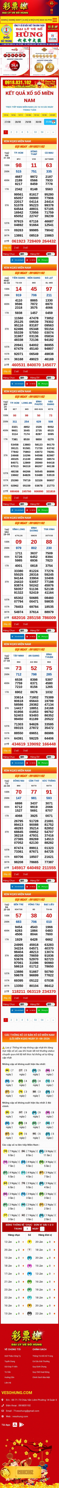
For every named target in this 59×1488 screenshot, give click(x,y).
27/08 (7, 122)
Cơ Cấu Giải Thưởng (41, 1361)
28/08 (18, 122)
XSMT (18, 20)
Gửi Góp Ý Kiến (11, 1367)
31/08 (49, 121)
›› (53, 132)
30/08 (38, 122)
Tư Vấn (8, 1372)
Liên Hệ (8, 1383)
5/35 (36, 20)
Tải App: (6, 1425)
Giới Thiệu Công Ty (13, 1356)
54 (42, 132)
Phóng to (45, 260)
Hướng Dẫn (9, 1377)
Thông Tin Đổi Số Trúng (43, 1356)
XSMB (11, 20)
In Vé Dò (32, 260)
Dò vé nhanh (19, 260)
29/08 (28, 122)
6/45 (25, 20)
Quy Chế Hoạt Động (41, 1372)
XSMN (4, 20)
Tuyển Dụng (10, 1361)
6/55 (31, 20)
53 (35, 132)
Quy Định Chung (39, 1367)
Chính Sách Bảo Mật (41, 1377)
